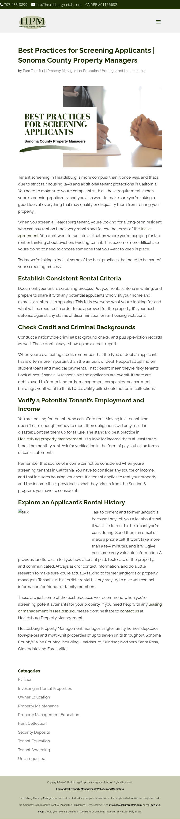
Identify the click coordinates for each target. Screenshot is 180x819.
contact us (129, 611)
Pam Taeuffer (33, 71)
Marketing (118, 789)
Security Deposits (34, 732)
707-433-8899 (15, 4)
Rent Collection (32, 723)
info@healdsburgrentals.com (125, 805)
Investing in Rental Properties (45, 688)
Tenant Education (34, 741)
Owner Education (34, 697)
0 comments (135, 71)
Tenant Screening (34, 749)
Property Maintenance (38, 706)
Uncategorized (111, 71)
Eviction (25, 679)
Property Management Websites (89, 789)
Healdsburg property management (50, 439)
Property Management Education (73, 71)
